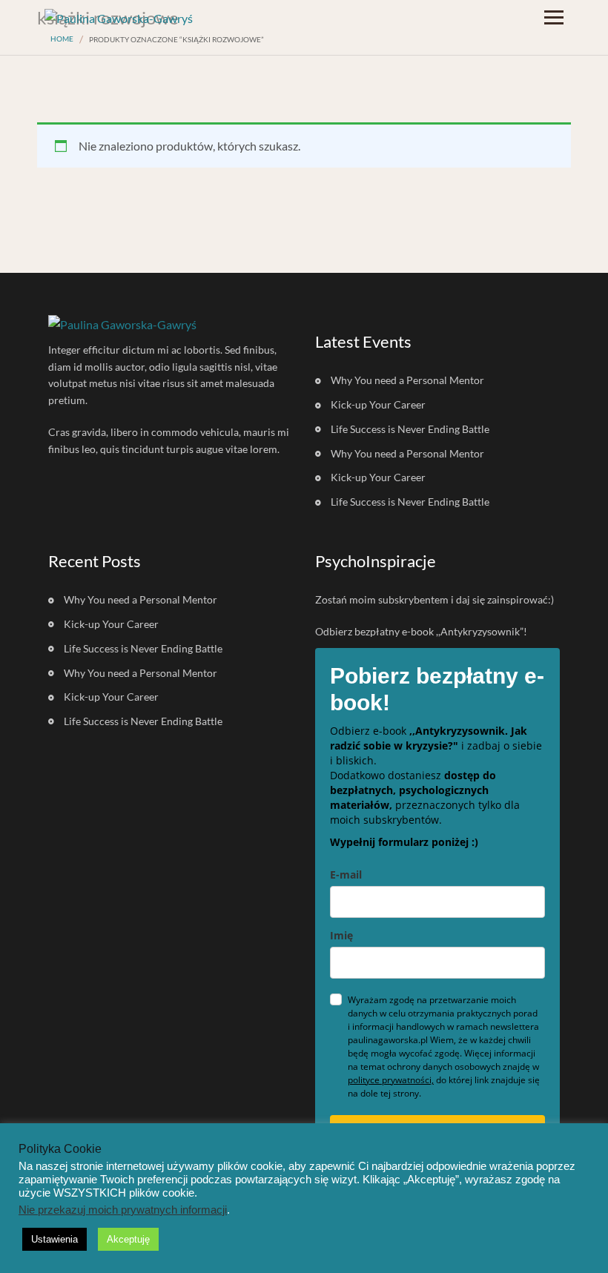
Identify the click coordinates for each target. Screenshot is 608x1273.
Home (61, 38)
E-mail (346, 874)
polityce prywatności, (391, 1080)
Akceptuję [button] (128, 1239)
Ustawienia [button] (54, 1239)
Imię (341, 935)
